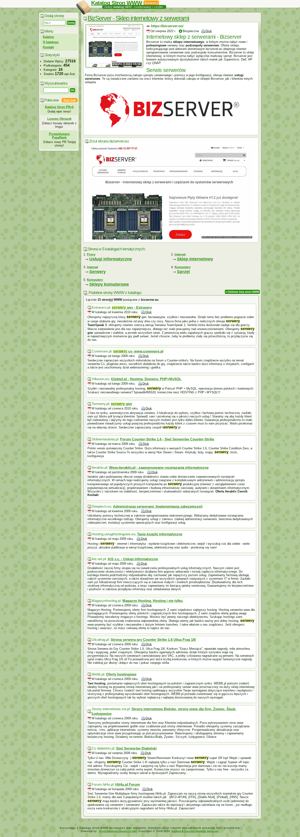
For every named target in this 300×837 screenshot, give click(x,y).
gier (121, 404)
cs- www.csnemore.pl (138, 351)
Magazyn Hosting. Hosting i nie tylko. (152, 601)
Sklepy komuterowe (109, 284)
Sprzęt (183, 271)
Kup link (70, 100)
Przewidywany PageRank (59, 135)
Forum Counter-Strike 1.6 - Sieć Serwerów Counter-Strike (167, 439)
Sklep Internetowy (195, 259)
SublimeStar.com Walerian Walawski (194, 831)
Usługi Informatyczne (110, 259)
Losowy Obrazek (59, 118)
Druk (209, 31)
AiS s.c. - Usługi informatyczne (133, 559)
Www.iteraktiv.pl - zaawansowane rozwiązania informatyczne (159, 467)
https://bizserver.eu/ (167, 26)
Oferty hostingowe (121, 674)
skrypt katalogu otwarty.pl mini (118, 831)
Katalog (48, 37)
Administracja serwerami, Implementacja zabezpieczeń (157, 506)
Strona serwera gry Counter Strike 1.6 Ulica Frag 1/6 (153, 640)
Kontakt (48, 47)
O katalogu (51, 42)
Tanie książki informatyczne (159, 534)
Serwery (97, 271)
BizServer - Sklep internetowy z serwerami (138, 18)
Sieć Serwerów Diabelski (136, 748)
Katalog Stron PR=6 (59, 107)
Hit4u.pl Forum (127, 784)
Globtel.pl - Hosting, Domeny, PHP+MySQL (146, 379)
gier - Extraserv (132, 307)
